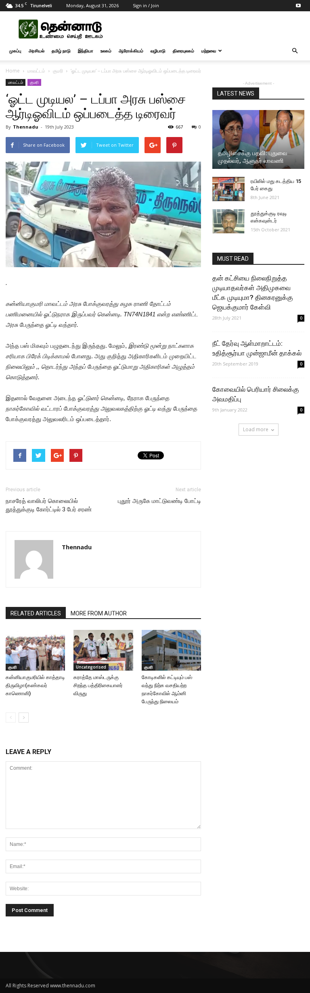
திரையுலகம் (183, 51)
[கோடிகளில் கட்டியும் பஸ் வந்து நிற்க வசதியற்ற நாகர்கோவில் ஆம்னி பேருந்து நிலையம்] (171, 650)
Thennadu (25, 127)
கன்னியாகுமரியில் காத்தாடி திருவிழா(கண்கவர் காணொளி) (35, 685)
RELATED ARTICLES (35, 613)
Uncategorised (91, 667)
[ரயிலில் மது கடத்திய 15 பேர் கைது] (228, 189)
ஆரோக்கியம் (131, 51)
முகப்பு (15, 51)
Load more (255, 429)
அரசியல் (36, 51)
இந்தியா (85, 51)
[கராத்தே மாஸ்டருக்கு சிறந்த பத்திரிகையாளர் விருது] (103, 650)
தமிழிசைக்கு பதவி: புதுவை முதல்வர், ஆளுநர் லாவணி (252, 157)
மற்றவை (208, 51)
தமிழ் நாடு (61, 51)
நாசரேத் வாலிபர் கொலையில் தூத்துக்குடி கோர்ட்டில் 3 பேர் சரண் (49, 505)
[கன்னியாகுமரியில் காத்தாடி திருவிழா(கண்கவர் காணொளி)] (35, 650)
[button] (294, 50)
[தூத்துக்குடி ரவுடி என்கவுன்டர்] (228, 221)
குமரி (58, 70)
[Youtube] (298, 5)
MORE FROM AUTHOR (99, 613)
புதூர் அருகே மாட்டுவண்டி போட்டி (159, 501)
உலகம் (106, 51)
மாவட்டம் (36, 70)
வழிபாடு (158, 51)
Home (13, 70)
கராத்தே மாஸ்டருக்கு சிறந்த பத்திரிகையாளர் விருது (98, 685)
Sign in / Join (146, 5)
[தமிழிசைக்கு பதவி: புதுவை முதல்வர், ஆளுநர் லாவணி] (258, 139)
